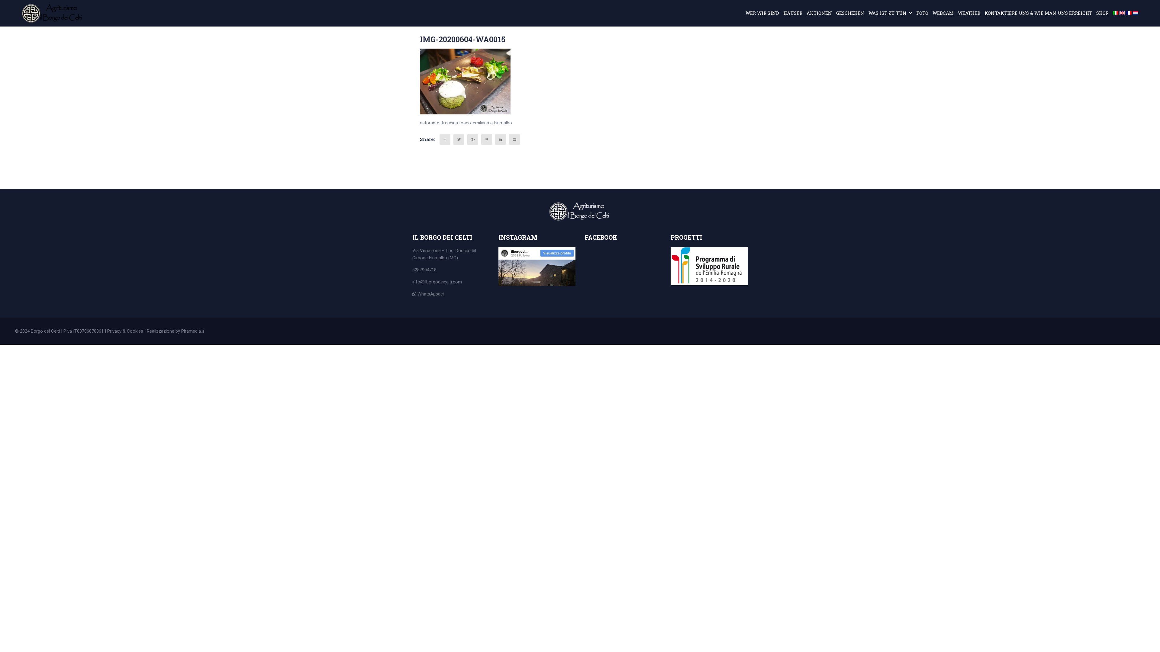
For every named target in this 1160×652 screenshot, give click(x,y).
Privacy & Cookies (125, 331)
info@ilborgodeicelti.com (437, 282)
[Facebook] (445, 139)
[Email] (514, 139)
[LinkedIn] (500, 139)
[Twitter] (458, 139)
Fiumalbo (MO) (443, 257)
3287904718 (424, 270)
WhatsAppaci (430, 294)
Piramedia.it (192, 331)
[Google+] (472, 139)
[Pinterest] (486, 139)
